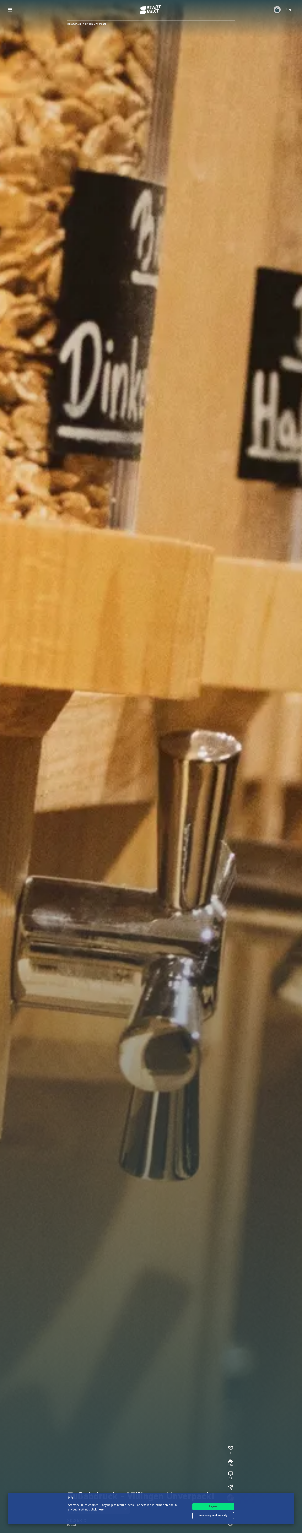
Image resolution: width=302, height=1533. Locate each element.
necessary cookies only (213, 1515)
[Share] (230, 1487)
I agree (213, 1506)
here (101, 1509)
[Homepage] (151, 9)
